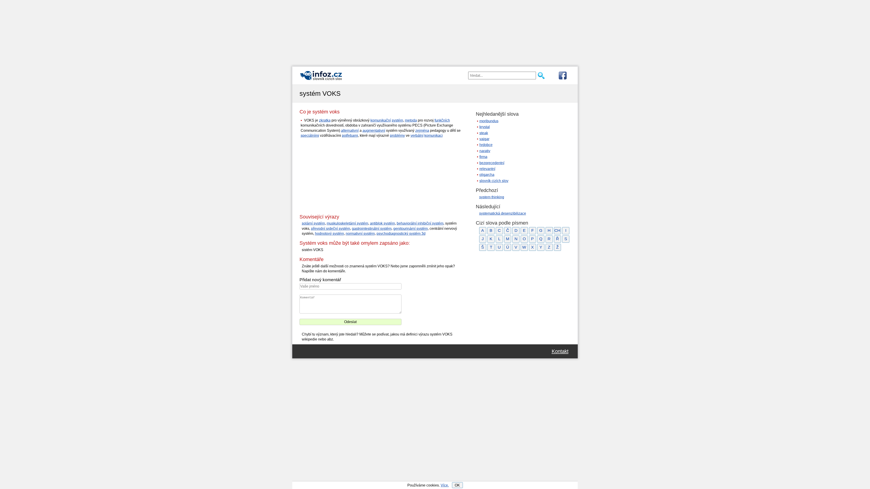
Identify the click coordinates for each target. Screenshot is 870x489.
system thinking (491, 197)
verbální (417, 135)
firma (483, 157)
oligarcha (486, 175)
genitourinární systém (410, 228)
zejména (422, 130)
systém (397, 120)
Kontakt (560, 351)
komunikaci (433, 135)
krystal (484, 127)
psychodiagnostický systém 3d (401, 233)
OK (457, 485)
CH (557, 230)
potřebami (350, 135)
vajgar (484, 139)
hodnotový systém (329, 233)
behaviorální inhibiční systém (420, 223)
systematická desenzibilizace (502, 213)
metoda (411, 120)
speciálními (310, 135)
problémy (397, 135)
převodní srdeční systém (330, 228)
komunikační (380, 120)
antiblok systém (382, 223)
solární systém (313, 223)
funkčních (442, 120)
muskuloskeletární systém (347, 223)
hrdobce (486, 145)
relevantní (487, 169)
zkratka (325, 120)
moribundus (488, 121)
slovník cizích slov (493, 181)
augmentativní (373, 130)
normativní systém (360, 233)
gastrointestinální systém (372, 228)
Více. (445, 485)
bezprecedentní (491, 163)
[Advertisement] (435, 31)
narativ (484, 151)
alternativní (350, 130)
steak (483, 133)
